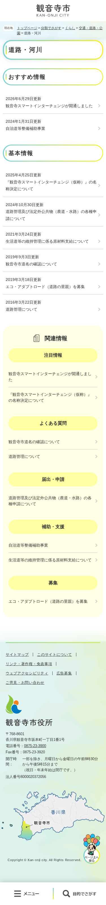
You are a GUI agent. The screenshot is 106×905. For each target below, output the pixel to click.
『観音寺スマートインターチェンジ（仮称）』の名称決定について (51, 185)
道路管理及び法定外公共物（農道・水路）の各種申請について (51, 215)
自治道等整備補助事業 (25, 128)
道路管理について (21, 309)
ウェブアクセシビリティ (27, 673)
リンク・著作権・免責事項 (29, 664)
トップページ (27, 28)
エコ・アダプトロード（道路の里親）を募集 (45, 286)
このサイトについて (54, 654)
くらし (70, 28)
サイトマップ (17, 654)
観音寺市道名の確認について (31, 264)
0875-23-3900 (35, 746)
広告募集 (64, 673)
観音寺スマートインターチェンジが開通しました (49, 105)
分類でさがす (51, 28)
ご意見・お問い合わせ (25, 682)
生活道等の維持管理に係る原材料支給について (47, 241)
